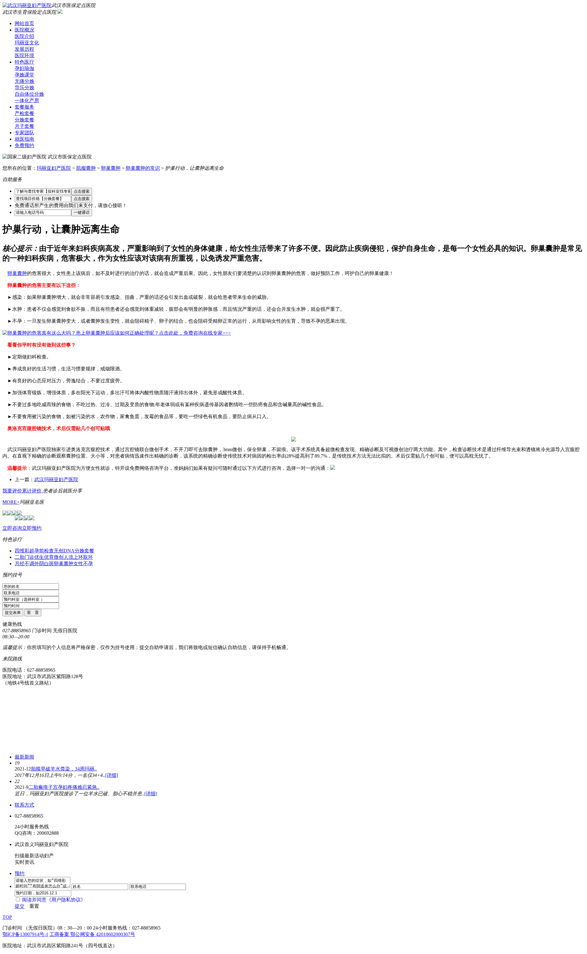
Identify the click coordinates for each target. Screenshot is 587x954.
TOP (7, 917)
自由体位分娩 (29, 94)
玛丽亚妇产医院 (54, 168)
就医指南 (24, 139)
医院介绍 (24, 36)
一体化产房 (27, 100)
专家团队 (24, 132)
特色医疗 (24, 62)
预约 (19, 873)
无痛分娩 (24, 81)
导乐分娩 (24, 87)
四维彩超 (24, 550)
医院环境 (24, 55)
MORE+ (11, 502)
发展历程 (24, 49)
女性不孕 (83, 563)
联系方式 (24, 804)
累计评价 (32, 490)
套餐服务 (24, 107)
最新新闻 (24, 756)
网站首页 (24, 23)
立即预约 (32, 528)
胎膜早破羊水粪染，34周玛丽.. (64, 768)
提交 (19, 906)
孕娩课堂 (24, 74)
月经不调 (24, 563)
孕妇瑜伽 (24, 68)
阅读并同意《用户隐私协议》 (54, 899)
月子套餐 (24, 126)
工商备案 (60, 934)
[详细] (111, 775)
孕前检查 (44, 550)
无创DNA (64, 550)
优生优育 (44, 557)
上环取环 (83, 557)
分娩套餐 (24, 119)
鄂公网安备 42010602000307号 (102, 934)
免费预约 (24, 145)
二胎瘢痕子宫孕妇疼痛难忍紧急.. (63, 787)
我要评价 (12, 490)
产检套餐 (24, 113)
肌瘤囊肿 (86, 168)
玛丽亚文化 (27, 42)
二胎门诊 (24, 557)
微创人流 (63, 557)
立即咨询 (12, 528)
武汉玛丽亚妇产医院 (56, 479)
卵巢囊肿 (110, 168)
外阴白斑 (44, 563)
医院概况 (24, 29)
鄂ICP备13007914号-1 (25, 934)
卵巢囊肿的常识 (143, 168)
